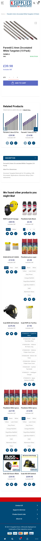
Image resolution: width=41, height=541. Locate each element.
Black (8, 229)
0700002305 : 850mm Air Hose (29, 357)
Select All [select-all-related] (27, 110)
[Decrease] (9, 77)
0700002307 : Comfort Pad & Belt (29, 368)
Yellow (14, 229)
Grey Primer (29, 274)
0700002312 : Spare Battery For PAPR (29, 379)
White (34, 267)
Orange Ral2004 (29, 278)
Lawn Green (32, 271)
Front (6, 267)
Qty (4, 77)
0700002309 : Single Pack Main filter (29, 340)
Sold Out (7, 143)
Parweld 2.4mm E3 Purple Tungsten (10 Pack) (18, 132)
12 (34, 229)
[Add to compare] (15, 143)
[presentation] (5, 129)
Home (3, 14)
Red (23, 267)
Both (16, 267)
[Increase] (17, 77)
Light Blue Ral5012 (29, 285)
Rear (11, 267)
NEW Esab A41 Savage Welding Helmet (16, 219)
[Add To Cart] (7, 233)
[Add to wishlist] (11, 143)
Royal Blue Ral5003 (29, 281)
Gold (29, 288)
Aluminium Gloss (29, 292)
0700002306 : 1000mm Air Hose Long (29, 346)
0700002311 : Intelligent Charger (29, 373)
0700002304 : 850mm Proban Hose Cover (29, 362)
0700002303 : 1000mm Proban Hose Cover (29, 351)
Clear (29, 295)
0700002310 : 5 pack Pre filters (29, 334)
